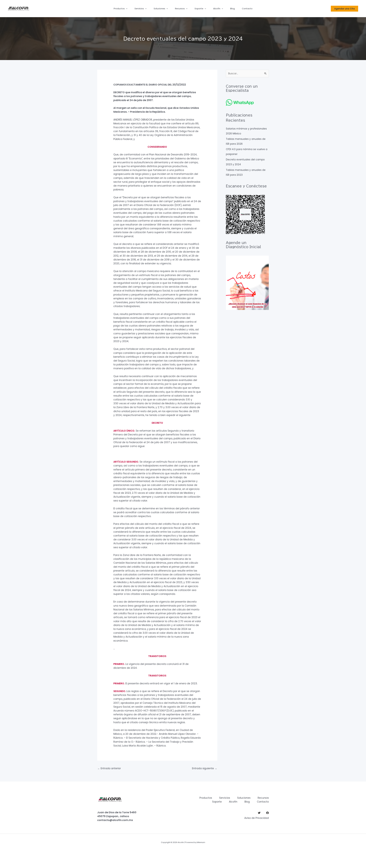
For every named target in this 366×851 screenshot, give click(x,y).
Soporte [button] (199, 8)
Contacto (247, 8)
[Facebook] (267, 813)
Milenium (201, 842)
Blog (232, 8)
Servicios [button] (139, 8)
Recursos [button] (180, 8)
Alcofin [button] (216, 8)
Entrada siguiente (204, 768)
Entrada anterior (109, 768)
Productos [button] (119, 8)
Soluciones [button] (159, 8)
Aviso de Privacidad (256, 818)
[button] (126, 8)
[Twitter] (259, 813)
